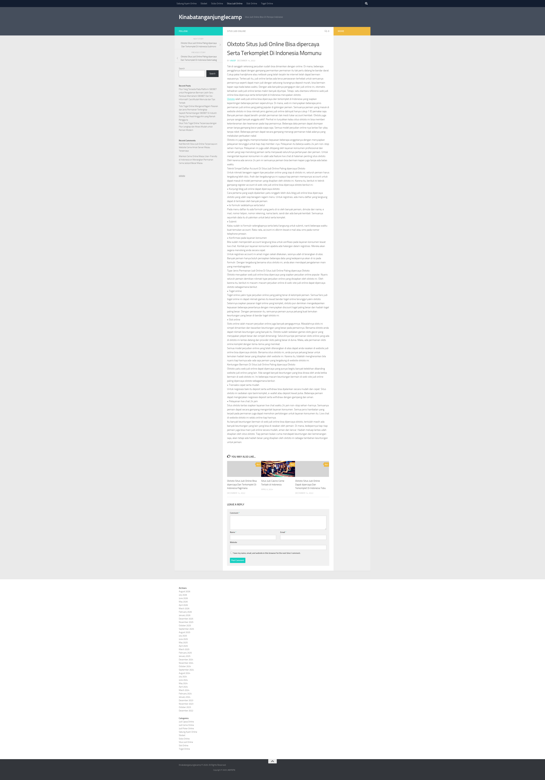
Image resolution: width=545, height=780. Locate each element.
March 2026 (184, 608)
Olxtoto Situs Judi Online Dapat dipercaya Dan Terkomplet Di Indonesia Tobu (310, 484)
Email (283, 532)
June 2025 (183, 639)
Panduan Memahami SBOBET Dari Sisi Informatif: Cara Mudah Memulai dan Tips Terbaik (197, 99)
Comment (235, 513)
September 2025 (186, 629)
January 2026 (184, 615)
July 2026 (183, 595)
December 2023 (186, 700)
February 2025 (185, 652)
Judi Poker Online (186, 728)
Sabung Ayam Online (187, 3)
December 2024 (186, 659)
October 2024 (185, 666)
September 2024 (186, 670)
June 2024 (183, 680)
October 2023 (185, 707)
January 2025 (184, 656)
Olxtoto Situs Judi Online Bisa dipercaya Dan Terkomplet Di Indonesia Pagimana (242, 484)
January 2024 (184, 697)
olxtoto (182, 175)
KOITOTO (231, 770)
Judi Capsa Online (186, 721)
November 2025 (186, 622)
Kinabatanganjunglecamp (210, 17)
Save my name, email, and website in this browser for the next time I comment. (266, 553)
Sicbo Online (217, 3)
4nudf (233, 60)
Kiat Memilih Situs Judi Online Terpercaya (197, 144)
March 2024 (184, 690)
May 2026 (183, 601)
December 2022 (186, 710)
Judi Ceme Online (186, 725)
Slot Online (251, 3)
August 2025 (184, 632)
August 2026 (184, 591)
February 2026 (185, 612)
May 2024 (183, 683)
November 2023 (186, 704)
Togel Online (267, 3)
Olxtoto (231, 99)
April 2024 (183, 687)
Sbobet (204, 3)
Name (233, 532)
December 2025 (186, 618)
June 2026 (183, 598)
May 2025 (183, 642)
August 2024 (184, 673)
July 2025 (183, 635)
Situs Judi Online (234, 3)
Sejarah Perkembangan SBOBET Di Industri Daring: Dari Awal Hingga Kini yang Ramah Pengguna (198, 116)
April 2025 (183, 646)
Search (182, 68)
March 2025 (184, 649)
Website (233, 542)
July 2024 (183, 676)
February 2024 (185, 693)
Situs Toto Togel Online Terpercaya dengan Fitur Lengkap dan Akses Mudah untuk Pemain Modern (198, 126)
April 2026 (183, 605)
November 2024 (186, 663)
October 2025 (185, 625)
